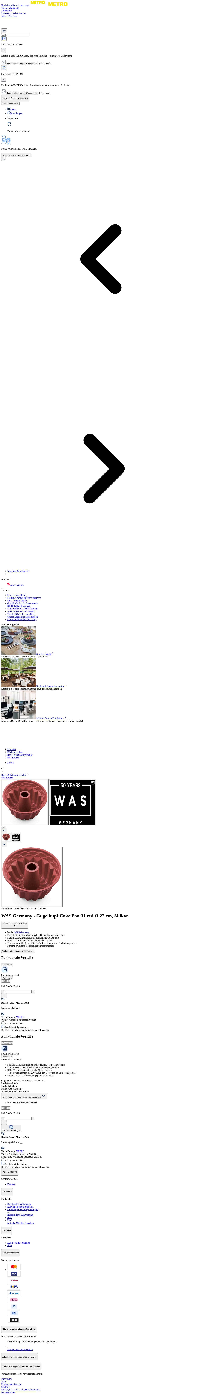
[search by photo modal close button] (3, 50)
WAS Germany (22, 932)
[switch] (10, 103)
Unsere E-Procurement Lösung (22, 619)
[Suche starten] (4, 67)
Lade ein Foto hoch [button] (15, 64)
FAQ (9, 1220)
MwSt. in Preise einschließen (15, 155)
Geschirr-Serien (43, 654)
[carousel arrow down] (4, 844)
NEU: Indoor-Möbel (17, 600)
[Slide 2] (5, 827)
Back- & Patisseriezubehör (19, 755)
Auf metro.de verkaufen (18, 1242)
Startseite (11, 749)
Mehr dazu (7, 964)
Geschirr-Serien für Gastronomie (22, 603)
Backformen (13, 757)
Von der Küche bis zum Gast (21, 614)
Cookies (5, 1387)
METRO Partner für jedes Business (24, 598)
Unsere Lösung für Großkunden (22, 616)
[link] (105, 124)
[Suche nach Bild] (4, 38)
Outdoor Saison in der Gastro (50, 686)
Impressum (6, 1379)
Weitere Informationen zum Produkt (17, 951)
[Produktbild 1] (6, 837)
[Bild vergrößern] (32, 877)
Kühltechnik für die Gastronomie (22, 608)
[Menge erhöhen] (33, 991)
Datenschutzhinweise (11, 1384)
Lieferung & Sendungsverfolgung (23, 1209)
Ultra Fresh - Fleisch (17, 595)
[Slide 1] (2, 827)
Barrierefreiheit (8, 1392)
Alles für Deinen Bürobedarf (20, 611)
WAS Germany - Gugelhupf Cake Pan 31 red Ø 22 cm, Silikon (65, 916)
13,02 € (5, 981)
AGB (3, 1381)
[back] (4, 30)
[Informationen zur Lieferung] (21, 1143)
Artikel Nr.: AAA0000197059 (14, 923)
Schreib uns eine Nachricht (20, 1349)
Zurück (10, 762)
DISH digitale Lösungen (18, 606)
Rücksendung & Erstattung (20, 1215)
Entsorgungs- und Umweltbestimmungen (20, 1389)
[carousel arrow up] (4, 830)
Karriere (11, 1184)
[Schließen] (3, 159)
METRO (20, 1017)
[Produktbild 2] (16, 837)
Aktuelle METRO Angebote (20, 1223)
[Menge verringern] (2, 991)
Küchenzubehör (14, 752)
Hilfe (9, 1217)
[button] (102, 769)
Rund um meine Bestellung (20, 1206)
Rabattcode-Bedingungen (19, 1204)
